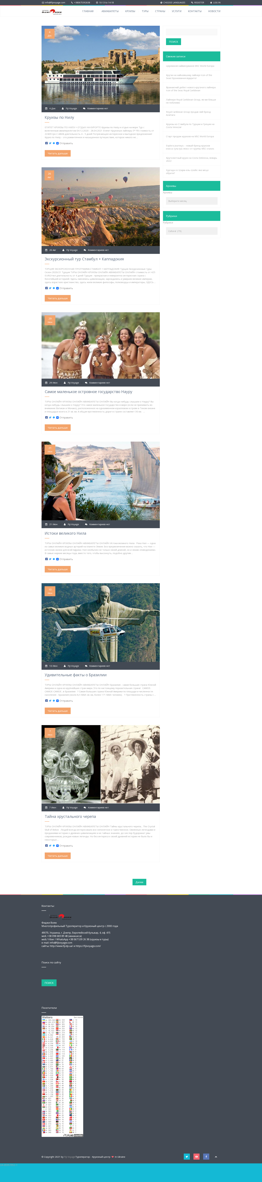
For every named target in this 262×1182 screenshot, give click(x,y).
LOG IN (216, 2)
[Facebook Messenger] (54, 143)
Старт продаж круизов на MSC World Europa (190, 136)
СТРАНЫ (160, 11)
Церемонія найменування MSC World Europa (190, 65)
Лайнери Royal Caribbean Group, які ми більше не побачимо (191, 101)
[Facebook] (46, 143)
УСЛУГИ (176, 11)
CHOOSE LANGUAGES (174, 2)
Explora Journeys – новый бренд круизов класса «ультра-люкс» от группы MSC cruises (190, 147)
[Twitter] (50, 143)
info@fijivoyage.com (55, 2)
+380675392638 (82, 2)
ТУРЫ (145, 11)
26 (49, 175)
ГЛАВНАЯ (88, 11)
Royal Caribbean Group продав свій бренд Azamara (188, 113)
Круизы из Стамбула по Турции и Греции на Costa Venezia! (190, 126)
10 (50, 591)
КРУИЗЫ (130, 11)
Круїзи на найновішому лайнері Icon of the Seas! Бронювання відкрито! (189, 77)
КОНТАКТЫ (195, 11)
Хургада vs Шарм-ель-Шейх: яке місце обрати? (187, 172)
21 (50, 449)
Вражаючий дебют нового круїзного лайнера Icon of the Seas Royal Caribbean (191, 89)
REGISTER (199, 2)
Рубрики (168, 222)
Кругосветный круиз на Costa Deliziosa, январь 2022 (191, 159)
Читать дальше (58, 153)
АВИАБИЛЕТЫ (110, 11)
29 (50, 320)
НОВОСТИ (214, 11)
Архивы (167, 192)
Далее (139, 882)
